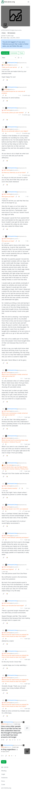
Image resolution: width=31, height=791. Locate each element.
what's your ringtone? (8, 569)
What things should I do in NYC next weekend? (15, 509)
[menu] (28, 2)
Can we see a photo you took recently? (13, 112)
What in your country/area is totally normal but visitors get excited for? (15, 375)
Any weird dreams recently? (9, 488)
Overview (5, 53)
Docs (3, 781)
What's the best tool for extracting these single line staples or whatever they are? (15, 441)
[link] (21, 67)
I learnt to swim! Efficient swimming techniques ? (15, 537)
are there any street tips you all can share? (14, 172)
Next (3, 762)
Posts (21, 53)
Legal (3, 774)
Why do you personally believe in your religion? (15, 131)
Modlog (3, 771)
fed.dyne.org (9, 2)
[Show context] (18, 67)
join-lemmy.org (6, 788)
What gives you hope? (8, 196)
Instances (4, 777)
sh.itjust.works (5, 751)
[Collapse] (3, 62)
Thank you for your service (9, 67)
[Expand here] (27, 751)
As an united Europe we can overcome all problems (13, 92)
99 (3, 740)
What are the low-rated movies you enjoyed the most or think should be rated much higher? (15, 635)
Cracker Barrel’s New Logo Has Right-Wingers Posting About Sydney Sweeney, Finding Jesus (15, 468)
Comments (13, 53)
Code (3, 784)
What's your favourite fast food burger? (13, 605)
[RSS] (21, 57)
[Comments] (27, 728)
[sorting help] (18, 57)
